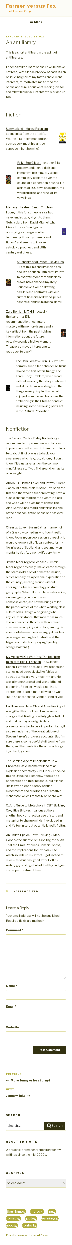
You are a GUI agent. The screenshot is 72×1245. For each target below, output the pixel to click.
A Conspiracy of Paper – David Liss (40, 262)
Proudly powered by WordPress (27, 1235)
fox (41, 36)
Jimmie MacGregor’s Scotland (26, 562)
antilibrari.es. (14, 57)
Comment (14, 930)
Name (11, 986)
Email (11, 1006)
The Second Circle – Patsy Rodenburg (31, 438)
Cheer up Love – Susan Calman (26, 527)
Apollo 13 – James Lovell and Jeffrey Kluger (35, 483)
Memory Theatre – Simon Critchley (29, 207)
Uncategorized (25, 891)
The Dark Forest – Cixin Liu (33, 361)
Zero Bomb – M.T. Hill (20, 311)
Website (12, 1027)
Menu (38, 22)
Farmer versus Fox (31, 6)
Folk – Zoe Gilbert (29, 163)
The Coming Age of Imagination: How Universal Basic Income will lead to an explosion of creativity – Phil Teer (31, 766)
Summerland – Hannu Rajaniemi (27, 129)
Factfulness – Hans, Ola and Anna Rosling (33, 706)
